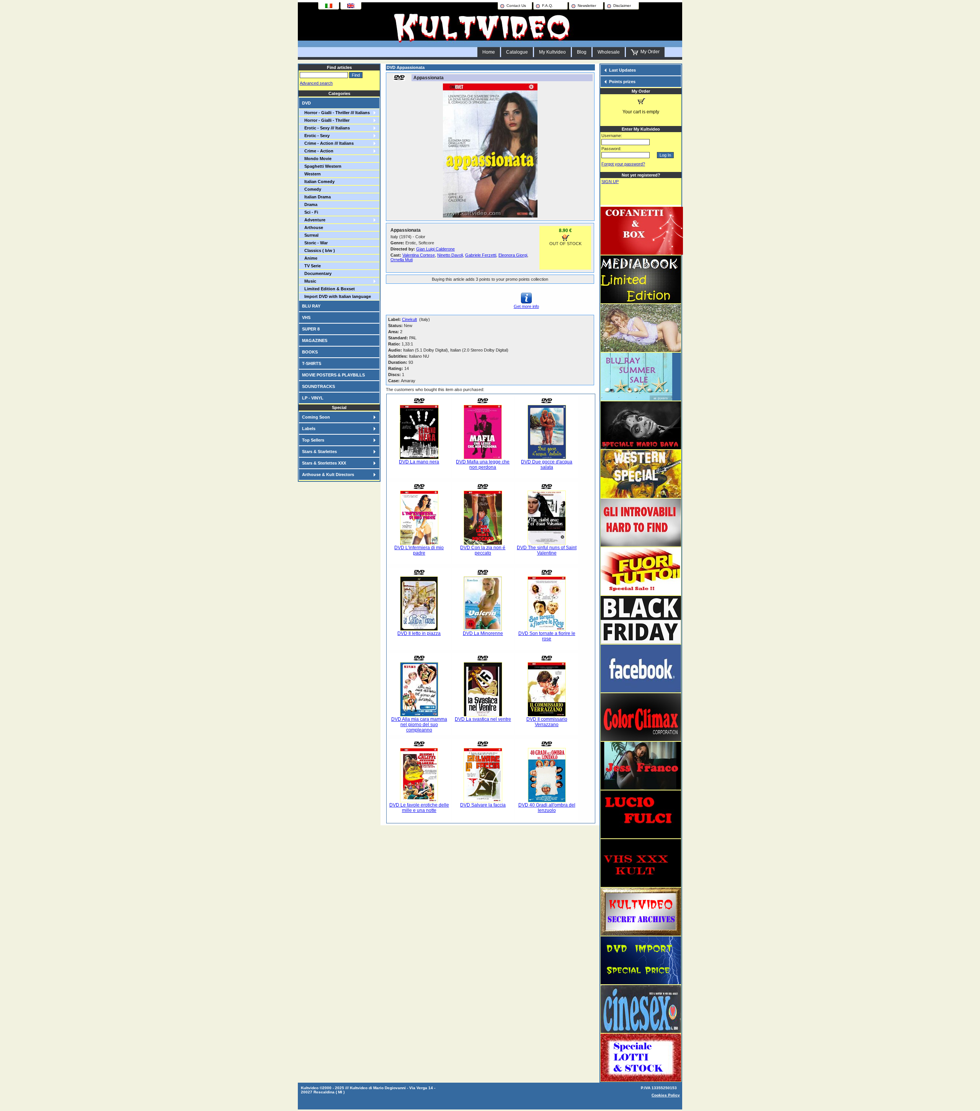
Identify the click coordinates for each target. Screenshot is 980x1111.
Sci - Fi (310, 212)
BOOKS (310, 352)
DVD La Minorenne (483, 633)
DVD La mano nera (419, 462)
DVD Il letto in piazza (419, 633)
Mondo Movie (317, 158)
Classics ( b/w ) (318, 250)
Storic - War (315, 243)
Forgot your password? (623, 164)
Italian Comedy (318, 181)
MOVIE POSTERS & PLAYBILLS (333, 375)
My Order (649, 51)
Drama (309, 204)
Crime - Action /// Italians (328, 143)
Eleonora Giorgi (512, 255)
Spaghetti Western (321, 166)
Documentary (317, 273)
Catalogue (517, 52)
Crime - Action (317, 151)
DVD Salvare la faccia (483, 805)
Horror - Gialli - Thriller (326, 120)
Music (309, 281)
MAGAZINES (314, 340)
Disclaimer (622, 5)
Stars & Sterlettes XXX (324, 463)
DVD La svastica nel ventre (483, 719)
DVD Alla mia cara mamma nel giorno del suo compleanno (419, 725)
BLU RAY (311, 306)
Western (311, 174)
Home (488, 52)
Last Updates (622, 70)
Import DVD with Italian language (336, 296)
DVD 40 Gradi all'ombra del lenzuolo (546, 807)
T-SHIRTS (311, 363)
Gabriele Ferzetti (480, 255)
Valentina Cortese (418, 255)
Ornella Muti (401, 259)
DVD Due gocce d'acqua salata (546, 464)
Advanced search (316, 83)
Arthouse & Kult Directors (328, 474)
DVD (306, 103)
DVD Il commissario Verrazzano (546, 722)
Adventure (313, 220)
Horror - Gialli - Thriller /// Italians (336, 112)
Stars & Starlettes (319, 451)
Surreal (310, 235)
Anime (309, 258)
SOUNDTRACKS (318, 386)
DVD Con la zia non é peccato (482, 550)
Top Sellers (313, 440)
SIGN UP (610, 181)
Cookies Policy (666, 1095)
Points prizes (622, 81)
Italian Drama (316, 197)
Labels (308, 428)
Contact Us (516, 5)
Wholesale (609, 52)
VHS (306, 317)
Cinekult (409, 319)
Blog (581, 52)
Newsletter (587, 5)
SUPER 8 (311, 329)
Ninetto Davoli (450, 255)
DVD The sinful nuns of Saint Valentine (547, 550)
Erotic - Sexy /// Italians (326, 128)
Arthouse (312, 227)
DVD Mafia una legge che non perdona (483, 464)
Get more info (526, 306)
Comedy (311, 189)
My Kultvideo (552, 52)
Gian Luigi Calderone (435, 249)
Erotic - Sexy (316, 135)
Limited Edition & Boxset (328, 288)
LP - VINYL (312, 398)
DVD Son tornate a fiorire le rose (546, 636)
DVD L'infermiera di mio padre (419, 550)
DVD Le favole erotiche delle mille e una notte (419, 807)
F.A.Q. (547, 5)
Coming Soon (316, 417)
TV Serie (311, 265)
